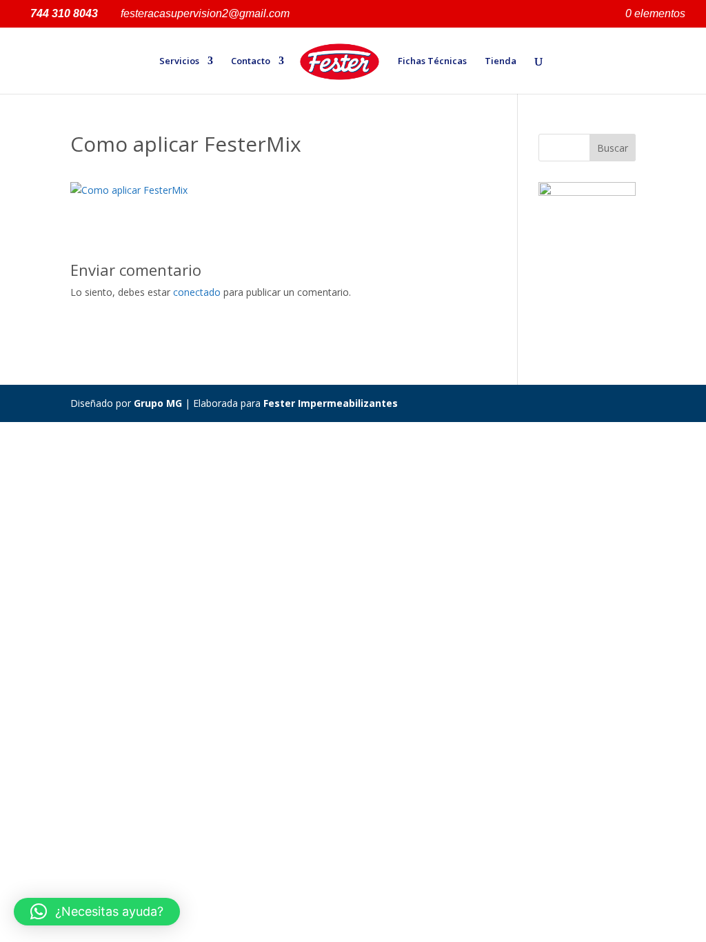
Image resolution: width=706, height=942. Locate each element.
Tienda (500, 61)
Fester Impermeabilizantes (330, 403)
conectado (197, 292)
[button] (97, 911)
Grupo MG (158, 403)
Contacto (250, 61)
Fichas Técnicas (432, 61)
